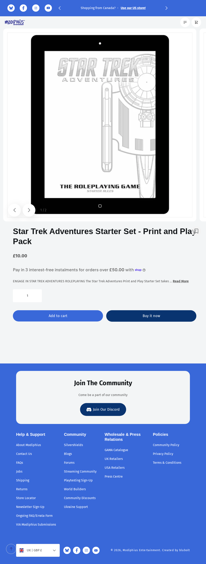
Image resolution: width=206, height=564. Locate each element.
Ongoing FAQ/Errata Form (34, 516)
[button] (59, 8)
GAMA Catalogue (116, 450)
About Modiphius (28, 445)
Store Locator (26, 498)
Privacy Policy (163, 454)
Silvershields (73, 445)
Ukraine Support (76, 507)
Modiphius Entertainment (141, 550)
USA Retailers (115, 468)
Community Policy (166, 445)
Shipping (22, 480)
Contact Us (24, 454)
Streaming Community (80, 471)
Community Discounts (80, 498)
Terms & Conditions (167, 463)
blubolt (184, 550)
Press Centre (114, 476)
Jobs (19, 471)
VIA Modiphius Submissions (36, 524)
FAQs (19, 463)
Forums (69, 463)
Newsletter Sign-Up (30, 507)
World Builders (75, 489)
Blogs (68, 454)
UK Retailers (114, 459)
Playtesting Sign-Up (78, 480)
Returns (21, 489)
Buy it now (151, 316)
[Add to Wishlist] (196, 231)
